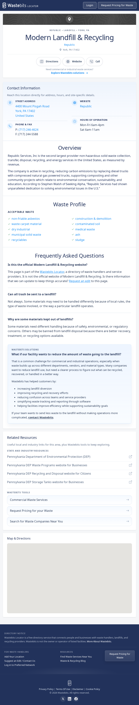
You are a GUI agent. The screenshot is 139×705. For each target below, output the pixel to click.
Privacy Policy (46, 689)
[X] (63, 699)
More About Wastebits (99, 641)
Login (89, 5)
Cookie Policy (93, 689)
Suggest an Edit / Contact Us (19, 660)
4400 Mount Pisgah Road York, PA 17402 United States (32, 110)
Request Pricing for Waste (119, 655)
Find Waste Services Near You (76, 656)
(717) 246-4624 (28, 130)
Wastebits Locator (52, 272)
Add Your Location (14, 656)
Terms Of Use (63, 689)
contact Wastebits (40, 417)
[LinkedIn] (69, 699)
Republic (69, 44)
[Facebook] (76, 699)
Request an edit (79, 281)
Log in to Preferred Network (19, 665)
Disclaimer (77, 689)
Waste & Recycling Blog (73, 660)
